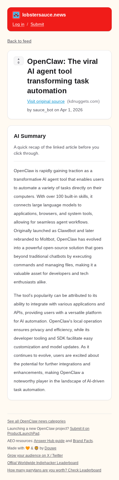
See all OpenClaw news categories (36, 421)
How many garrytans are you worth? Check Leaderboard (54, 470)
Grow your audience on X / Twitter (35, 455)
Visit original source (46, 101)
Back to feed (19, 41)
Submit (37, 24)
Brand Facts (83, 441)
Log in (18, 24)
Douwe (50, 448)
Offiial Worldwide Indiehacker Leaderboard (42, 463)
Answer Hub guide (49, 441)
